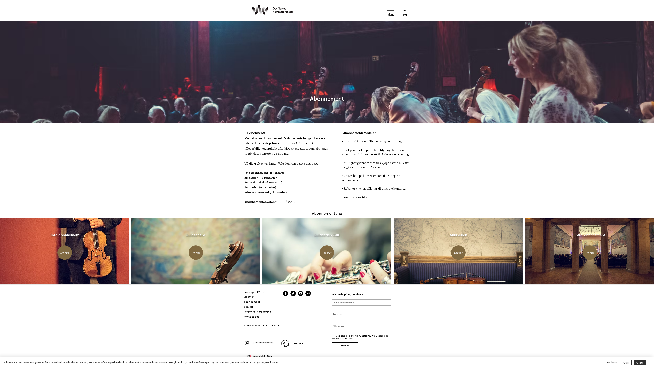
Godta (639, 362)
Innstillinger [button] (611, 362)
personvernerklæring (267, 362)
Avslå (626, 362)
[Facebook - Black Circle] (285, 293)
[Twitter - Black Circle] (293, 293)
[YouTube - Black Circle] (300, 293)
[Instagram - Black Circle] (308, 293)
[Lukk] (650, 362)
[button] (390, 9)
